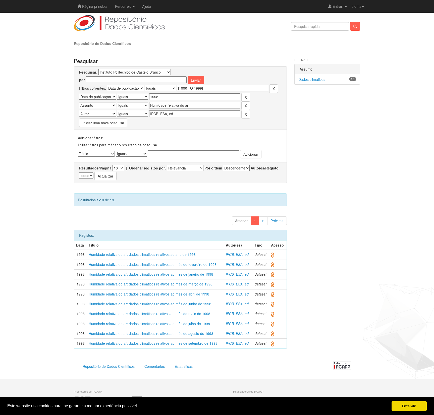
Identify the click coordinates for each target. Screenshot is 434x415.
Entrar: (338, 6)
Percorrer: (123, 6)
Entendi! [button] (409, 406)
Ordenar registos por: (147, 167)
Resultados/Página (95, 167)
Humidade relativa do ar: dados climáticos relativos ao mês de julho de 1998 (149, 323)
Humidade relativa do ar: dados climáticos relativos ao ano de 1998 (142, 254)
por (82, 79)
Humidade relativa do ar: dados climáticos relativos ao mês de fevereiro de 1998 (152, 264)
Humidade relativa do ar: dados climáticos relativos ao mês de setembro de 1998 (153, 343)
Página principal (94, 6)
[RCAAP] (342, 364)
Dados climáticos (311, 79)
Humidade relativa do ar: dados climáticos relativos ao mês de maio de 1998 (149, 313)
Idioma (356, 6)
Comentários (154, 366)
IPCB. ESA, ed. (238, 254)
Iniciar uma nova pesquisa (103, 122)
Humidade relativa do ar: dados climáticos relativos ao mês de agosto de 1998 (151, 333)
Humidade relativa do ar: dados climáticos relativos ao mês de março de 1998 (150, 283)
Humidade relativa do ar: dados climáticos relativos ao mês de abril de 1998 (149, 294)
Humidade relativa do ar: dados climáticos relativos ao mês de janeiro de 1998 (151, 274)
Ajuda (146, 6)
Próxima (277, 220)
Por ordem (213, 167)
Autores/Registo (265, 167)
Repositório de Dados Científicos (102, 43)
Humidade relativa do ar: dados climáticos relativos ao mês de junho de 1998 (150, 303)
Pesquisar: (88, 72)
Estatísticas (184, 366)
